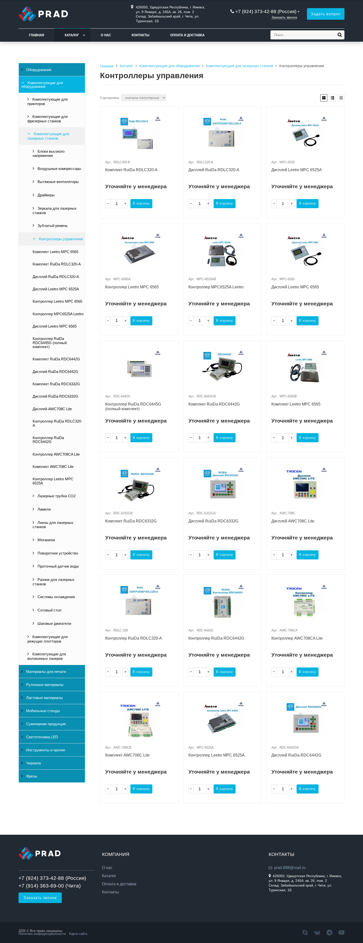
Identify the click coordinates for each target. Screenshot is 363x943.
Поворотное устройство (57, 553)
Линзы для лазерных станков (53, 525)
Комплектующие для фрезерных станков (47, 119)
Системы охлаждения (56, 597)
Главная (36, 35)
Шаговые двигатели (54, 624)
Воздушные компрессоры (59, 169)
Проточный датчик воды (58, 566)
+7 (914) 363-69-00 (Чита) (50, 885)
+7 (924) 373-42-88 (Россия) (265, 11)
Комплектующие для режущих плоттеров (47, 639)
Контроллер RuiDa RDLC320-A (57, 423)
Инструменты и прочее (45, 750)
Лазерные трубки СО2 (56, 496)
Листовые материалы (44, 698)
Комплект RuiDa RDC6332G (56, 384)
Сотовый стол (49, 610)
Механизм (46, 540)
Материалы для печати (45, 672)
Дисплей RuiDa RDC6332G (55, 396)
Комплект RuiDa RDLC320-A (57, 264)
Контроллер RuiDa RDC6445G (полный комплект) (50, 343)
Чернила (33, 763)
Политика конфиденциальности (42, 934)
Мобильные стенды (42, 711)
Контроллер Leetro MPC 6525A (53, 481)
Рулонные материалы (44, 685)
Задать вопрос (326, 14)
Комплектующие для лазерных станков (48, 136)
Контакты (140, 35)
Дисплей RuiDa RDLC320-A (56, 277)
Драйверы (46, 195)
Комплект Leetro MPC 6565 (55, 252)
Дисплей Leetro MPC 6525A (56, 289)
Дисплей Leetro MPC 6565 (55, 326)
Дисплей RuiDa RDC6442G (55, 372)
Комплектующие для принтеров (47, 101)
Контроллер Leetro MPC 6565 (57, 301)
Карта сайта (78, 934)
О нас (106, 35)
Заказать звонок (284, 17)
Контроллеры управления (60, 239)
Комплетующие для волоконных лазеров (46, 656)
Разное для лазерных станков (54, 582)
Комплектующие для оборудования (42, 85)
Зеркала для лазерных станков (55, 210)
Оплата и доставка (187, 35)
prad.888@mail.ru (289, 868)
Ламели (44, 509)
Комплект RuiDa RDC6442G (56, 359)
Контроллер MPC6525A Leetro (58, 314)
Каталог (72, 35)
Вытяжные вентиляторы (58, 182)
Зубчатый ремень (52, 226)
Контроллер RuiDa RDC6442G (48, 440)
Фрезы (31, 776)
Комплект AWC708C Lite (53, 467)
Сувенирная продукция (45, 724)
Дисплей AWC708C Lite (52, 409)
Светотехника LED (41, 737)
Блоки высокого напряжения (48, 153)
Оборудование (38, 70)
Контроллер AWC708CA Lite (56, 454)
